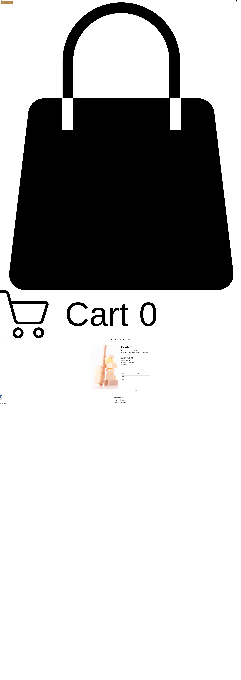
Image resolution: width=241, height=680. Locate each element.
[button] (120, 146)
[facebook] (122, 369)
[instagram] (124, 369)
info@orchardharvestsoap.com (128, 362)
